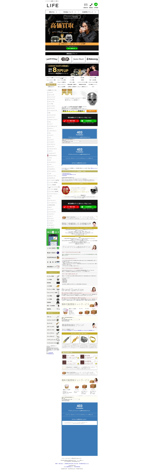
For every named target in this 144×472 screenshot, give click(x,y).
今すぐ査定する (71, 48)
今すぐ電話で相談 (71, 120)
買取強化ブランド (53, 313)
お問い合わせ (61, 463)
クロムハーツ (53, 272)
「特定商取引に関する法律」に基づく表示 (71, 463)
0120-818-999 (51, 352)
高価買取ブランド (87, 12)
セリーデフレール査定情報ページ (67, 330)
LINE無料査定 (88, 120)
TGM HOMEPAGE (77, 466)
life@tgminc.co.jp (51, 353)
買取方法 (51, 12)
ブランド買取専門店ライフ (68, 466)
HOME (56, 463)
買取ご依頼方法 (64, 175)
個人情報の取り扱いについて (84, 463)
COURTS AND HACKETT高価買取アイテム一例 (69, 174)
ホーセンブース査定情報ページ (89, 330)
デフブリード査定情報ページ (78, 330)
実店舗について (68, 12)
